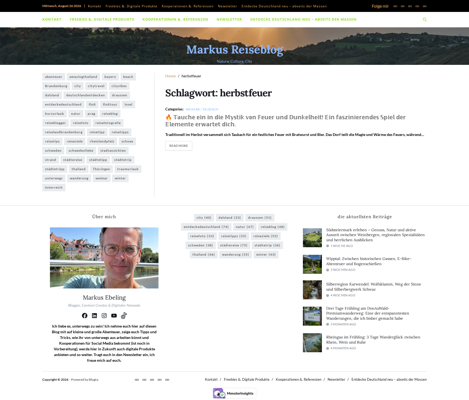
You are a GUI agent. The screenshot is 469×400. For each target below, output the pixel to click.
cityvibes (119, 86)
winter (120, 178)
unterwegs (54, 178)
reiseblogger (55, 123)
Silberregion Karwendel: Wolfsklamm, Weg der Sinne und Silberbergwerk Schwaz (373, 287)
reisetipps (120, 132)
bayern (110, 77)
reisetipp (97, 132)
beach (128, 77)
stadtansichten (113, 150)
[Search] (425, 19)
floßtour (110, 104)
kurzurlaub (54, 114)
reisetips (52, 141)
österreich (54, 187)
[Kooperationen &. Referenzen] (410, 6)
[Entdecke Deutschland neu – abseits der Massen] (425, 6)
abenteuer (53, 77)
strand (50, 160)
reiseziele (75, 141)
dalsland (52, 95)
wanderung (79, 178)
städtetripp (55, 169)
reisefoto (80, 123)
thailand (79, 169)
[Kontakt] (395, 6)
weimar (102, 178)
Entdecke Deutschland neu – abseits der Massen (284, 6)
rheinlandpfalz (102, 141)
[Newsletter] (417, 6)
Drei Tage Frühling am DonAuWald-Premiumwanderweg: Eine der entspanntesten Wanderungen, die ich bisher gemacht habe (367, 313)
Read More (178, 145)
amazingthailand (83, 77)
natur (76, 114)
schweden (53, 150)
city (77, 86)
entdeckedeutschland (63, 104)
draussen (119, 95)
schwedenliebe (81, 150)
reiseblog (110, 114)
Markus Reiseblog (234, 49)
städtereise (72, 160)
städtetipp (98, 160)
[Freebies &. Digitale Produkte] (403, 6)
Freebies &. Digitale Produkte (131, 6)
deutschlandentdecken (85, 95)
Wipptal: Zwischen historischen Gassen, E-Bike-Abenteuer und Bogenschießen (368, 261)
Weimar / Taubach (202, 109)
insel (128, 104)
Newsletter (227, 6)
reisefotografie (108, 123)
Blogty (93, 379)
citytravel (96, 86)
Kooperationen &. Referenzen (188, 6)
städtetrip (123, 160)
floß (92, 104)
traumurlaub (128, 169)
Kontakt (94, 6)
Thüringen (101, 169)
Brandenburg (56, 86)
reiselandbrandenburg (64, 132)
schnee (127, 141)
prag (91, 114)
